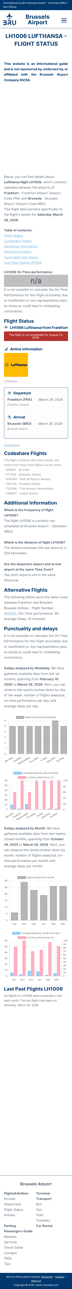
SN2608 (10, 613)
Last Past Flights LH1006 (23, 263)
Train (39, 1215)
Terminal (43, 1193)
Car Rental (44, 1226)
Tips (7, 1264)
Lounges (10, 1253)
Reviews (10, 1237)
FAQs (8, 1258)
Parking (10, 1226)
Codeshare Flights (17, 241)
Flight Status (13, 236)
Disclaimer (47, 1276)
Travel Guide (13, 1247)
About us (36, 1280)
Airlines (9, 1215)
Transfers (43, 1220)
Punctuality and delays (21, 257)
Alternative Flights (17, 252)
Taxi (39, 1210)
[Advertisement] (36, 134)
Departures (12, 1204)
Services (10, 1242)
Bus (38, 1204)
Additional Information (21, 246)
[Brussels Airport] (9, 19)
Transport (44, 1199)
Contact (59, 1276)
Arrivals (9, 1199)
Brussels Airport (38, 19)
